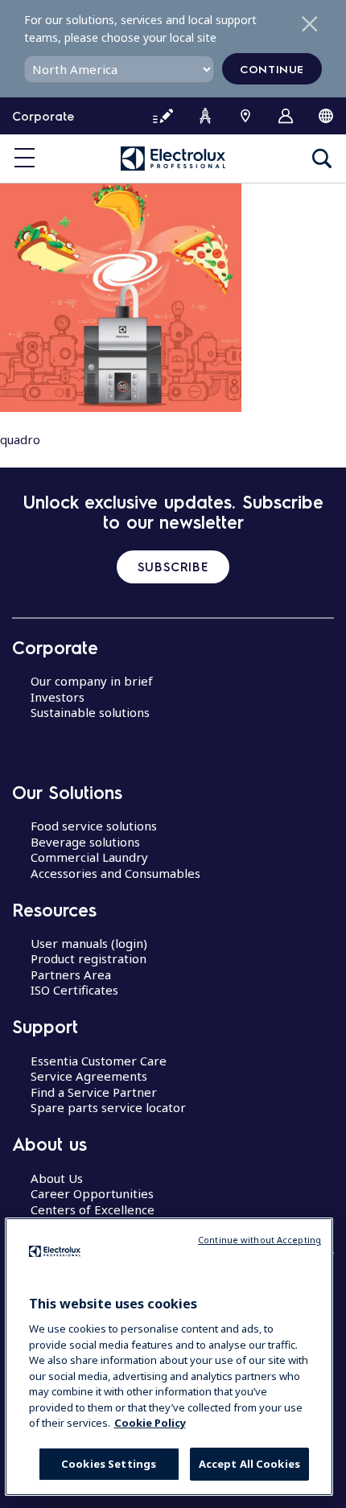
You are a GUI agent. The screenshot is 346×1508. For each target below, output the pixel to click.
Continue (272, 68)
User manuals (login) (89, 943)
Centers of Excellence (92, 1209)
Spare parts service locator (108, 1107)
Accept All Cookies (249, 1463)
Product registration (88, 958)
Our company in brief (92, 681)
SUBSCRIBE (173, 566)
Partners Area (71, 974)
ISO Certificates (74, 990)
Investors (57, 697)
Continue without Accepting (259, 1240)
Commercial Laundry (89, 857)
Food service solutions (94, 826)
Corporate (43, 116)
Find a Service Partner (94, 1092)
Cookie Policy (150, 1422)
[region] (169, 1357)
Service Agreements (89, 1076)
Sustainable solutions (90, 712)
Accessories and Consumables (115, 873)
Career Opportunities (92, 1193)
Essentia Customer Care (99, 1061)
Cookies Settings (108, 1463)
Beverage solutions (85, 842)
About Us (57, 1178)
